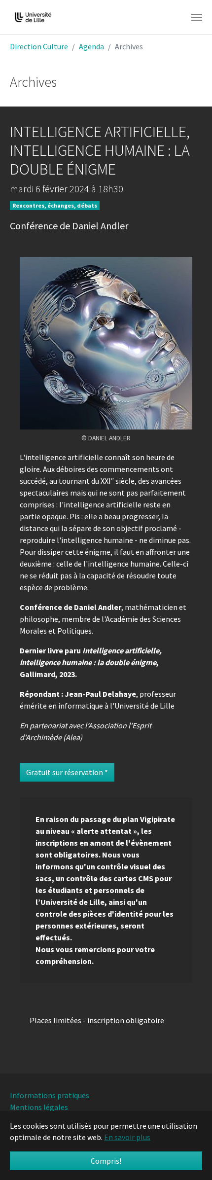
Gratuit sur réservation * (67, 772)
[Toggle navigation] (196, 17)
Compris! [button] (106, 1161)
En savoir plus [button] (127, 1137)
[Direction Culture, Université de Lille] (33, 17)
